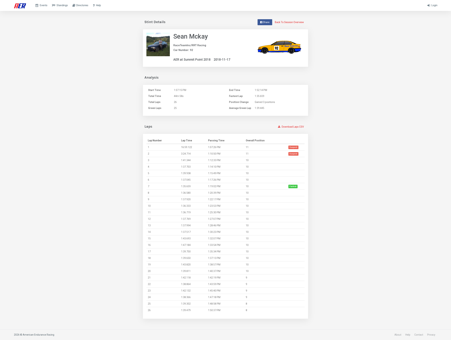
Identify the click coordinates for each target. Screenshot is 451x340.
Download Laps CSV (292, 126)
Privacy (431, 334)
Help (407, 334)
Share (266, 22)
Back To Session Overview (289, 22)
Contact (418, 334)
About (397, 334)
